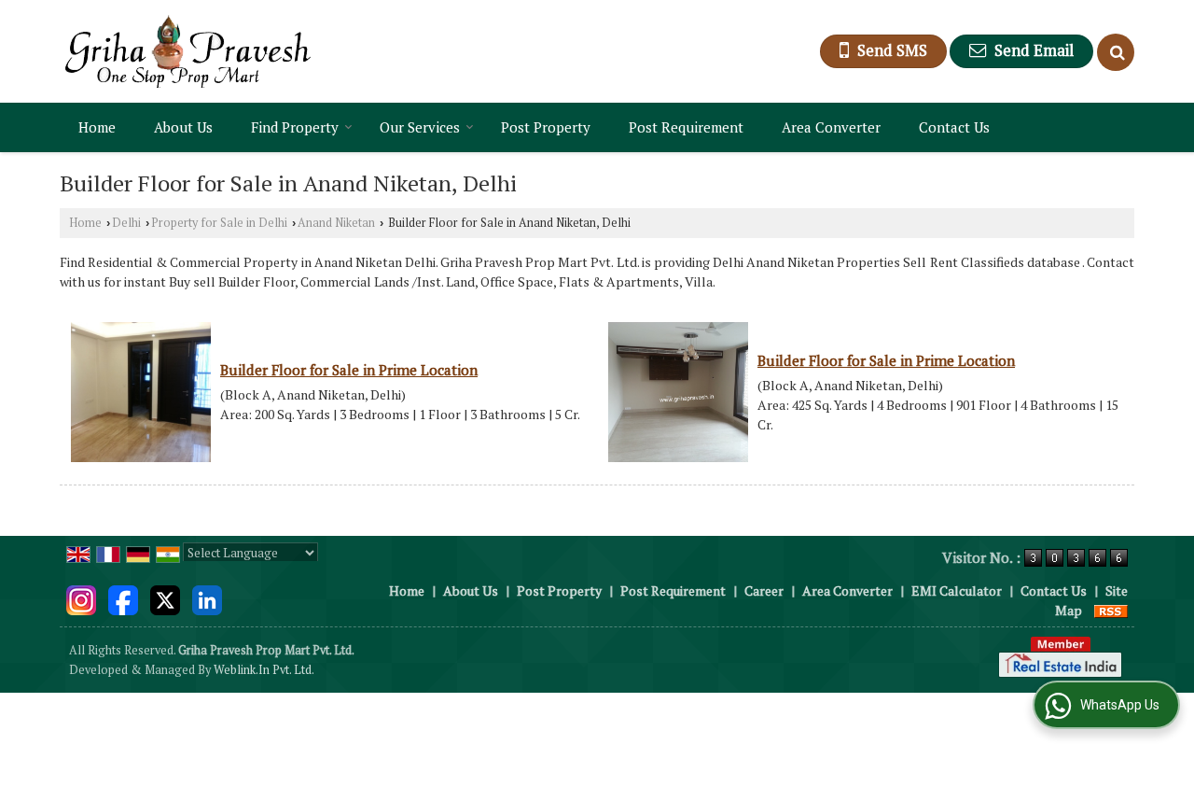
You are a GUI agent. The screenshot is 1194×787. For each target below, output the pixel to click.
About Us (183, 127)
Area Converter (831, 127)
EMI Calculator (956, 590)
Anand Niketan (336, 223)
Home (97, 127)
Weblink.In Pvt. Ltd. (264, 670)
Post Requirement (686, 127)
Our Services (420, 127)
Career (764, 590)
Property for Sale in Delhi (219, 223)
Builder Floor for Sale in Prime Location (349, 369)
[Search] (1115, 52)
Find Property (295, 127)
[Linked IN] (207, 598)
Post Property (545, 127)
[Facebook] (123, 598)
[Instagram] (81, 598)
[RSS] (1111, 610)
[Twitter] (165, 598)
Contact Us (954, 127)
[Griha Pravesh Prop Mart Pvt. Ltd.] (188, 51)
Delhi (126, 223)
